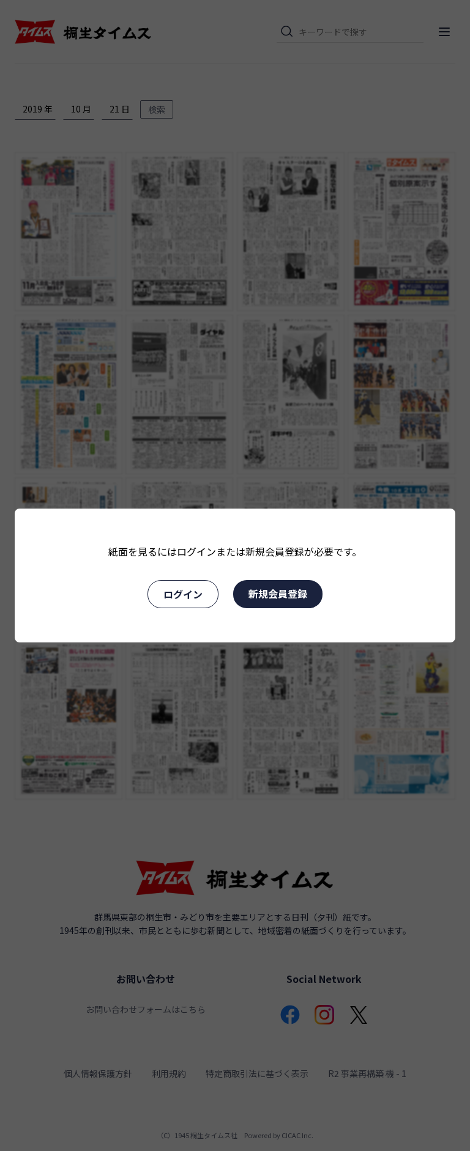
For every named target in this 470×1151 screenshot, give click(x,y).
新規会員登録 (277, 593)
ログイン (183, 594)
